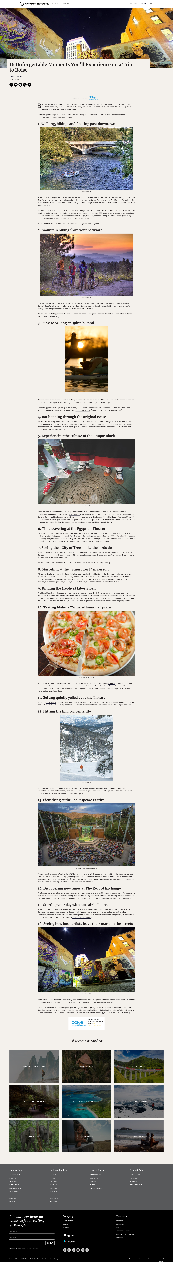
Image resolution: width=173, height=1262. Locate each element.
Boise (11, 76)
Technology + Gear (136, 1185)
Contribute (120, 1238)
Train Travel (13, 1181)
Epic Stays (12, 1178)
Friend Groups (54, 1188)
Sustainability (134, 1178)
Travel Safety (134, 1181)
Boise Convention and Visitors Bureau (95, 1025)
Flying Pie (111, 683)
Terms (26, 1248)
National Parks (14, 1185)
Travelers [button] (121, 1216)
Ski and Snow (13, 1191)
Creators (133, 4)
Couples (52, 1178)
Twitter (87, 1250)
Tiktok (74, 1250)
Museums (92, 1185)
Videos (66, 4)
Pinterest (83, 1250)
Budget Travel (54, 1198)
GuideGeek (119, 1241)
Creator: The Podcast (123, 1231)
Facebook (64, 1250)
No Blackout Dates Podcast (125, 1234)
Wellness (12, 1202)
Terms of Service (42, 1259)
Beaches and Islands (15, 1188)
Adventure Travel (14, 1175)
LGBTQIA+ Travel (54, 1195)
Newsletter (119, 1221)
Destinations (120, 1224)
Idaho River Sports (83, 410)
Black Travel (53, 1191)
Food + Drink (94, 1178)
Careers (65, 1224)
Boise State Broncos (73, 574)
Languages (93, 1181)
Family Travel (54, 1181)
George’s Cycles (103, 314)
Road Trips (12, 1198)
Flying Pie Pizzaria (88, 677)
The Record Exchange (46, 893)
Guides (55, 4)
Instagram (69, 1250)
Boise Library (51, 702)
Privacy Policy (35, 1248)
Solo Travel (53, 1185)
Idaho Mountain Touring (83, 314)
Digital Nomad (54, 1202)
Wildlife (11, 1195)
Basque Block (74, 514)
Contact (32, 1259)
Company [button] (68, 1216)
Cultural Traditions (96, 1188)
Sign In (143, 4)
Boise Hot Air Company (81, 917)
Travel (19, 76)
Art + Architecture (96, 1175)
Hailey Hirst (16, 80)
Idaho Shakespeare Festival (88, 868)
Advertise (66, 1227)
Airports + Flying (135, 1175)
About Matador (68, 1221)
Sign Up (50, 1243)
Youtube (78, 1250)
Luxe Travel (53, 1175)
